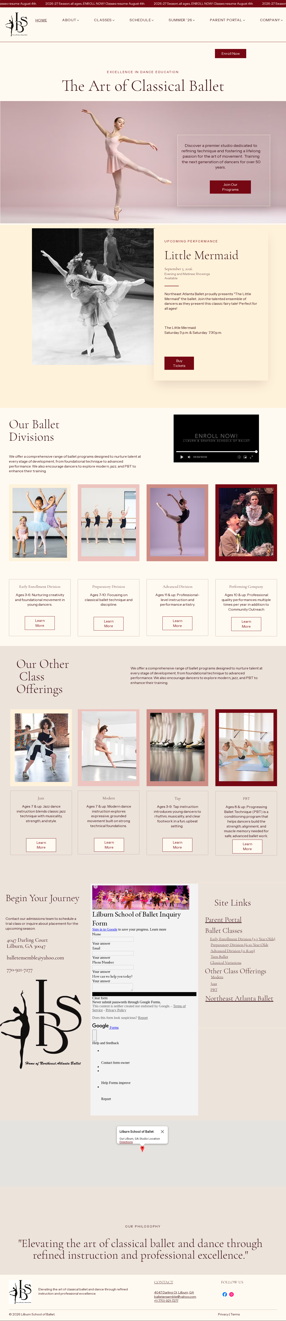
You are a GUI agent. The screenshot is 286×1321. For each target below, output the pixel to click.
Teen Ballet (219, 956)
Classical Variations (225, 962)
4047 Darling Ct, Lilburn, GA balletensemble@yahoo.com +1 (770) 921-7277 (175, 1296)
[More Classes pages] (113, 20)
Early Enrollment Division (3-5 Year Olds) (242, 938)
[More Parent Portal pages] (244, 20)
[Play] (181, 457)
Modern (217, 976)
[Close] (162, 1131)
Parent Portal (223, 919)
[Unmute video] (189, 457)
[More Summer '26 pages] (194, 20)
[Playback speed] (239, 457)
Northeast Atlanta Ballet (239, 998)
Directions (126, 1142)
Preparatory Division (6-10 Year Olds (239, 944)
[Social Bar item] (225, 1294)
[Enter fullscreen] (251, 457)
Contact (163, 1282)
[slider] (216, 451)
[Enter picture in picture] (245, 457)
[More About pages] (78, 20)
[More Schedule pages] (153, 20)
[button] (142, 1149)
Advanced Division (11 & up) (232, 950)
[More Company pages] (282, 20)
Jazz (214, 983)
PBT (213, 989)
